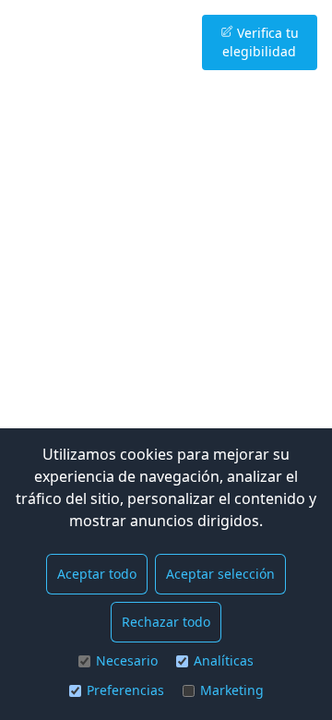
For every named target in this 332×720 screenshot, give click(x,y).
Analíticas (224, 660)
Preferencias (125, 690)
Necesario (127, 660)
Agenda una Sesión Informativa (121, 42)
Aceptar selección (220, 573)
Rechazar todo (166, 621)
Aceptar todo (96, 573)
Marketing (232, 690)
